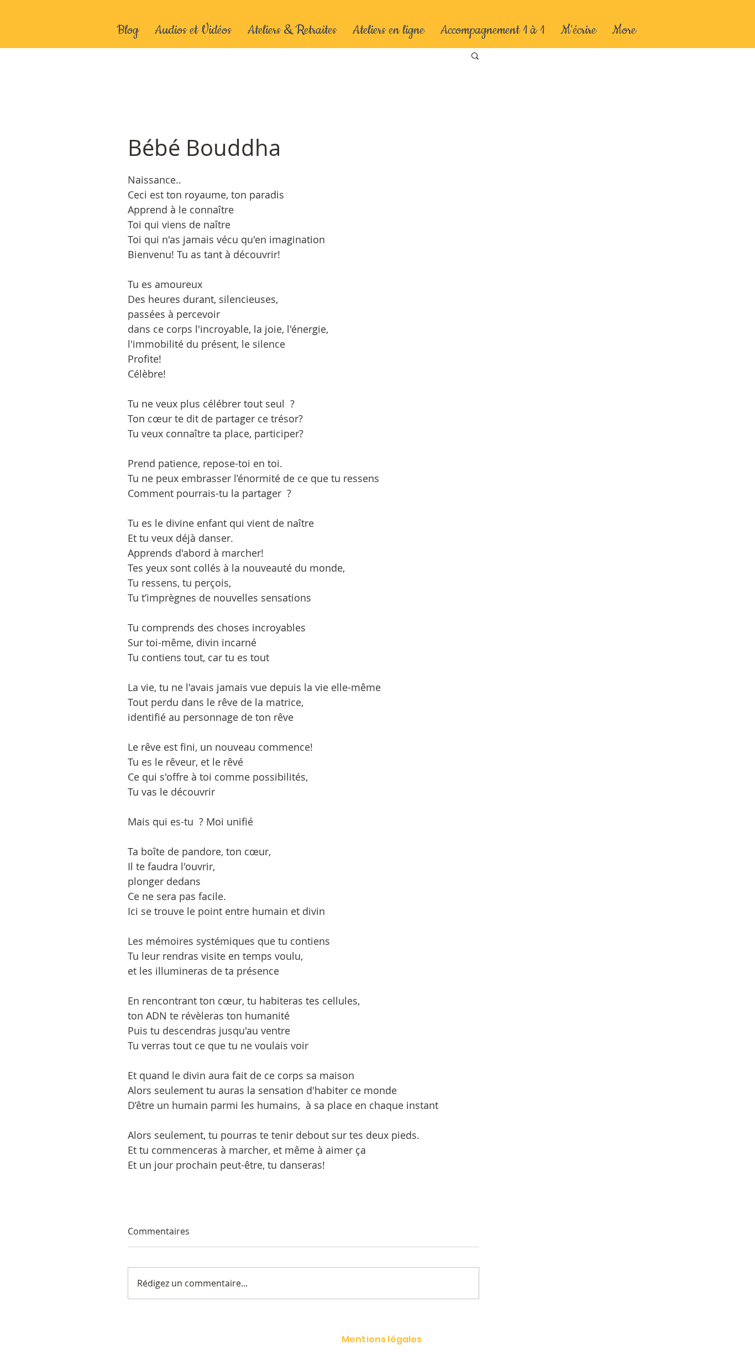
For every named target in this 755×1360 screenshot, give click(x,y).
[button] (475, 55)
